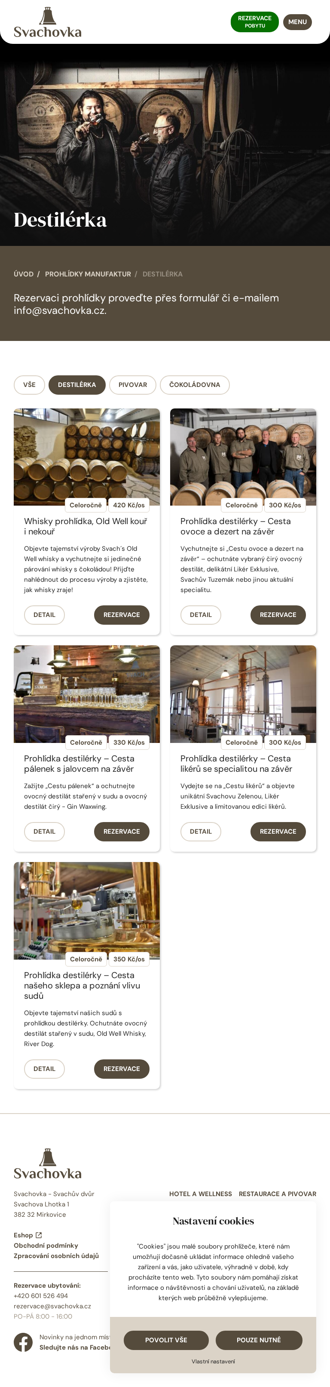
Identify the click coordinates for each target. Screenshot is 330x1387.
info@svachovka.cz (59, 310)
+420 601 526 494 (41, 1296)
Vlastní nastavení (213, 1361)
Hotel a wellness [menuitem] (200, 1194)
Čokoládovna (194, 385)
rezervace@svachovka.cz (52, 1306)
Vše (29, 385)
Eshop (23, 1235)
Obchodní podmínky (46, 1245)
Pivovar (133, 385)
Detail (44, 615)
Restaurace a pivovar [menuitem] (277, 1194)
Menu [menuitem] (297, 22)
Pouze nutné (259, 1340)
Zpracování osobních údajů (56, 1256)
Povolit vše (166, 1340)
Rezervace (122, 615)
